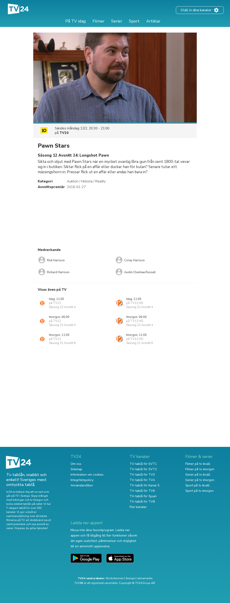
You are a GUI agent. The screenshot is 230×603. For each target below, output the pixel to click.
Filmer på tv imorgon (199, 469)
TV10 (64, 133)
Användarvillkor (82, 485)
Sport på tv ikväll (197, 485)
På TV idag (75, 21)
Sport (134, 21)
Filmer (98, 21)
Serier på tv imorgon (199, 480)
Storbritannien (115, 578)
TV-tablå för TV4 (142, 480)
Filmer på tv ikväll (197, 464)
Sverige (130, 578)
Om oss (76, 464)
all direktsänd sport (38, 520)
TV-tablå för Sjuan (143, 496)
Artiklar (153, 21)
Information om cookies (87, 474)
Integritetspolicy (82, 480)
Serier (116, 21)
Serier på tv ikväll (197, 474)
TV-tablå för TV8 (142, 501)
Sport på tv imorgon (199, 491)
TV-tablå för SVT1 (143, 464)
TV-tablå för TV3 (142, 474)
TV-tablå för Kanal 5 (144, 485)
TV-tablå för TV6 (142, 491)
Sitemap (76, 469)
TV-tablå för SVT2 (143, 469)
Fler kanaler (138, 507)
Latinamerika (145, 578)
